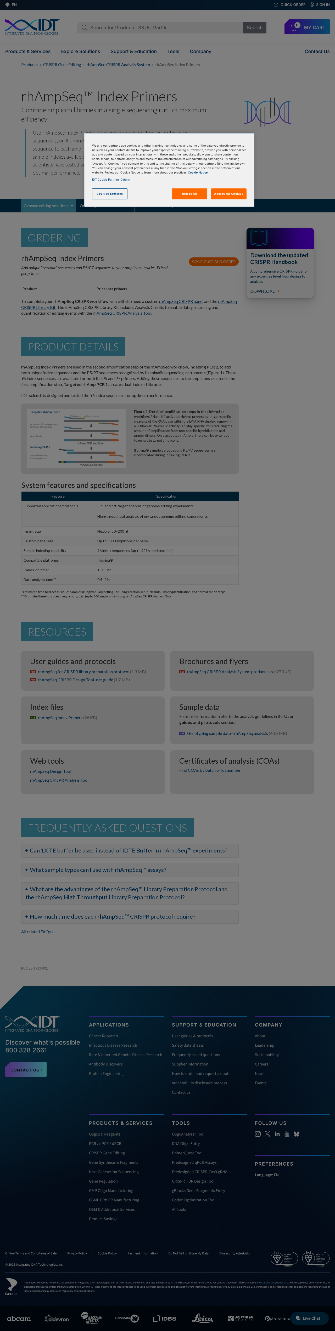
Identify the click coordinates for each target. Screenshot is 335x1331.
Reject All (189, 193)
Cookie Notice (198, 172)
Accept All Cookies (228, 193)
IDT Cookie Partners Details (111, 179)
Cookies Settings (110, 193)
